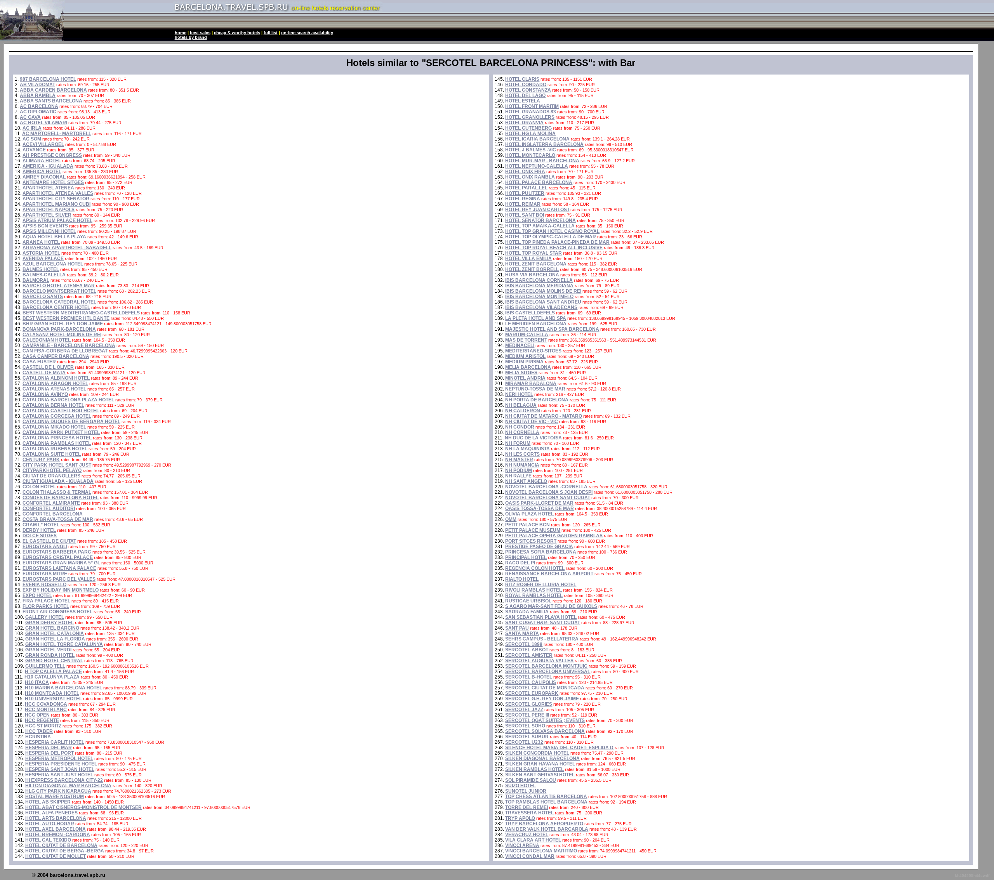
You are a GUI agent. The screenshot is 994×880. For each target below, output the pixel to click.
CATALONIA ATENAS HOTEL (54, 389)
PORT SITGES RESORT (530, 541)
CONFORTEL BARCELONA (53, 514)
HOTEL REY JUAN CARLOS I (537, 209)
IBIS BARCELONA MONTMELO (539, 296)
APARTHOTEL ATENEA (48, 188)
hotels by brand (191, 37)
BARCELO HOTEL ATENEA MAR (59, 285)
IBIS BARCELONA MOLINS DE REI (543, 291)
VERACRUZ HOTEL (526, 834)
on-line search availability (307, 32)
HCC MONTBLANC (46, 709)
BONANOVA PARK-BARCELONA (59, 329)
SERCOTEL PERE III (527, 715)
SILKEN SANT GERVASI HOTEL (540, 775)
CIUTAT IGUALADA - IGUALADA (58, 481)
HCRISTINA (38, 736)
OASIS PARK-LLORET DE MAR (539, 503)
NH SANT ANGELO (526, 481)
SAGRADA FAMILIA (527, 611)
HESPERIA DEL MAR (48, 747)
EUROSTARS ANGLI (45, 546)
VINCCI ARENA (522, 845)
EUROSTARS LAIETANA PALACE (59, 568)
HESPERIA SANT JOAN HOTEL (59, 769)
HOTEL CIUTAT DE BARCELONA (61, 845)
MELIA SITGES (521, 372)
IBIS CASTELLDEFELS (530, 313)
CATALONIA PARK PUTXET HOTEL (61, 432)
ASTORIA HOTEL (41, 253)
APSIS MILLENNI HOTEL (49, 231)
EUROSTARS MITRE (45, 573)
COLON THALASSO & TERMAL (57, 492)
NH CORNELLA (522, 432)
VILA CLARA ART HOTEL (533, 840)
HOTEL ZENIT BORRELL (532, 269)
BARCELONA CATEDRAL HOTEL (59, 302)
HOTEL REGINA (522, 198)
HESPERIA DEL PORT (49, 753)
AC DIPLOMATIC (38, 112)
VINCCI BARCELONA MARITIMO (541, 851)
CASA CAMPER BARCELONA (56, 356)
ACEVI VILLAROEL (43, 144)
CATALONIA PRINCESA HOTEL (57, 438)
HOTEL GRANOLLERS (529, 117)
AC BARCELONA (39, 106)
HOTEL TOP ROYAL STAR (533, 253)
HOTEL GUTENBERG (528, 128)
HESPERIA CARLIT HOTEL (54, 742)
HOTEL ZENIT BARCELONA (536, 264)
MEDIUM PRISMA (524, 361)
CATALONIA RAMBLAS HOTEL (57, 443)
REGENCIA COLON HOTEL (535, 568)
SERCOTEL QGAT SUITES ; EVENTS (545, 720)
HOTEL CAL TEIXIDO (48, 840)
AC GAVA (30, 117)
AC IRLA (32, 128)
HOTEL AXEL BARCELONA (55, 829)
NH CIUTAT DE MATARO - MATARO (543, 416)
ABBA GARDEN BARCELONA (53, 90)
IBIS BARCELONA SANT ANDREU (543, 302)
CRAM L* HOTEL (41, 525)
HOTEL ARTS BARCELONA (55, 818)
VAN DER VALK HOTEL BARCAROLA (546, 829)
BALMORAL (36, 280)
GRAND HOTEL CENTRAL (54, 660)
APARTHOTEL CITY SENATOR (56, 198)
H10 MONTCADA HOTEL (52, 693)
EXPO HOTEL (37, 595)
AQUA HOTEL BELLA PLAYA (54, 237)
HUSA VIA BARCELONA (532, 275)
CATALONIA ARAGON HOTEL (55, 383)
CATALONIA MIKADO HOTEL (54, 427)
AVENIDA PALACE (43, 258)
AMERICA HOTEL (42, 171)
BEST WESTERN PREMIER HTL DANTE (66, 318)
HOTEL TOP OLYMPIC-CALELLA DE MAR (550, 237)
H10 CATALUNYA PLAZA (52, 677)
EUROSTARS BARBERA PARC (57, 552)
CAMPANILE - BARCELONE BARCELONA (69, 345)
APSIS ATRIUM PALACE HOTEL (57, 220)
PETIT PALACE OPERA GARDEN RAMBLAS (554, 535)
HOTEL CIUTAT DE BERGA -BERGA (64, 851)
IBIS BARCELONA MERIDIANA (539, 285)
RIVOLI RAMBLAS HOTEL (533, 590)
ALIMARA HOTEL (42, 160)
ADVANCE (34, 150)
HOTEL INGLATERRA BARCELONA (544, 144)
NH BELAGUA (521, 405)
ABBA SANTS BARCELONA (51, 101)
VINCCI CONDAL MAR (529, 856)
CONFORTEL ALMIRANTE (51, 503)
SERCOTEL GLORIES (528, 704)
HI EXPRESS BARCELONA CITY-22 (64, 780)
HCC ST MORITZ (43, 726)
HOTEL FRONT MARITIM (532, 106)
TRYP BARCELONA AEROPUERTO (544, 823)
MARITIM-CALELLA (526, 334)
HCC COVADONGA (46, 704)
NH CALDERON (522, 410)
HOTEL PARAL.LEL (526, 188)
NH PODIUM (518, 470)
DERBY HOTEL (39, 530)
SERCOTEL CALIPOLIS (530, 682)
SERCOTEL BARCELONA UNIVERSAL (547, 671)
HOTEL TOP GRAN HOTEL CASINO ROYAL (552, 231)
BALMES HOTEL (41, 269)
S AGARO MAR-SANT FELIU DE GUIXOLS (551, 606)
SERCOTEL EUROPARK (531, 693)
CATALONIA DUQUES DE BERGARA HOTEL (71, 421)
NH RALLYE (518, 476)
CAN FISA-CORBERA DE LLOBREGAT (65, 351)
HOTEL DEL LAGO (525, 95)
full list (271, 32)
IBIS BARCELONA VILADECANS (541, 307)
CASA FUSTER (39, 361)
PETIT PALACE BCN (527, 525)
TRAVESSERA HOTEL (529, 813)
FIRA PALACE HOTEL (46, 601)
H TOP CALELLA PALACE (53, 671)
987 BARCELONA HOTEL (48, 79)
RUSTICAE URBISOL (528, 601)
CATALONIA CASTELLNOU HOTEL (61, 410)
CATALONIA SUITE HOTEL (52, 454)
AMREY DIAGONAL (44, 177)
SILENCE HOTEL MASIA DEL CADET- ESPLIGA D (559, 747)
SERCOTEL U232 (524, 742)
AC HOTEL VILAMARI (43, 122)
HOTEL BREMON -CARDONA (57, 834)
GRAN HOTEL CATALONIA (54, 633)
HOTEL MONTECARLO (530, 155)
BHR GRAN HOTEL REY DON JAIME (63, 323)
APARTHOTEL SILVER (47, 215)
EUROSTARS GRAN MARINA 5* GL (61, 563)
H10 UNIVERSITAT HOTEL (53, 698)
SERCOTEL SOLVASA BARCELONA (545, 731)
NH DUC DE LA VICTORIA (533, 438)
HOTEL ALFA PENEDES (51, 813)
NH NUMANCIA (522, 465)
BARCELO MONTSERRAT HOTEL (59, 291)
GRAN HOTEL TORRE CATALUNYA (64, 644)
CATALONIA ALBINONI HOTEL (56, 378)
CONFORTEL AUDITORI (49, 508)
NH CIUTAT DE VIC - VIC (531, 421)
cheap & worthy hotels (237, 32)
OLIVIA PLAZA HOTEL (529, 514)
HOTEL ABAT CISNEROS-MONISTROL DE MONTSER (83, 807)
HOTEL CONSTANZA (528, 90)
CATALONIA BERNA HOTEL (53, 405)
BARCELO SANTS (43, 296)
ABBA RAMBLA (38, 95)
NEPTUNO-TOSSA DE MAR (535, 389)
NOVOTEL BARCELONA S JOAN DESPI (549, 492)
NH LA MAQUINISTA (527, 448)
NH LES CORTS (522, 454)
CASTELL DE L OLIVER (48, 367)
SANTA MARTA (522, 633)
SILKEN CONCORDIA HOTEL (537, 753)
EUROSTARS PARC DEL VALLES (59, 579)
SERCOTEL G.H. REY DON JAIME (542, 698)
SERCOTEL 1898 (523, 644)
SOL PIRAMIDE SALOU (530, 780)
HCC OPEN (37, 715)
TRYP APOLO (520, 818)
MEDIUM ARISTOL (525, 356)
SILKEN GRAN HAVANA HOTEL (540, 764)
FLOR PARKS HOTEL (46, 606)
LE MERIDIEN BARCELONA (536, 323)
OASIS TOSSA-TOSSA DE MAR (539, 508)
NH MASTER (519, 459)
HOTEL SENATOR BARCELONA (540, 220)
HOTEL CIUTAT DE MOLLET (55, 856)
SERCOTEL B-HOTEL (528, 677)
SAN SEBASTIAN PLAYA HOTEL (541, 617)
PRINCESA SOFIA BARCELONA (540, 552)
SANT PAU (517, 628)
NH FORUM (517, 443)
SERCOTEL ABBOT (526, 650)
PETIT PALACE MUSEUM (532, 530)
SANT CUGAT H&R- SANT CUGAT (542, 622)
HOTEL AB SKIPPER (48, 802)
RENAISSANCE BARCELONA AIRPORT (549, 573)
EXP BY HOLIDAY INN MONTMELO (61, 590)
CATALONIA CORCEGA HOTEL (57, 416)
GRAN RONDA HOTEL (50, 655)
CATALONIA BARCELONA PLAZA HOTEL (68, 400)
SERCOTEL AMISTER (529, 655)
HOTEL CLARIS (522, 79)
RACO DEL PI (520, 563)
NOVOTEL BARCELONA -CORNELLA (546, 486)
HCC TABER (39, 731)
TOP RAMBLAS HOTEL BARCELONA (546, 802)
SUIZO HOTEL (520, 785)
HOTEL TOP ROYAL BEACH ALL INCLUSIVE (554, 247)
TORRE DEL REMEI (526, 807)
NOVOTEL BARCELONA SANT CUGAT (547, 497)
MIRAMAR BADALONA (530, 383)
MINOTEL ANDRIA (525, 378)
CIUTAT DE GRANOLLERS (51, 476)
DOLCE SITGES (40, 535)
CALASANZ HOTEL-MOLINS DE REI (62, 334)
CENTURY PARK (41, 459)
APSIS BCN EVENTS (45, 226)
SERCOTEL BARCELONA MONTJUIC (546, 666)
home (180, 32)
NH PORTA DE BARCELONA (536, 400)
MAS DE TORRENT (526, 340)
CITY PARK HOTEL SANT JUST (57, 465)
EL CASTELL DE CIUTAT (49, 541)
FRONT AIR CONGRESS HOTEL (57, 611)
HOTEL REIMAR (522, 204)
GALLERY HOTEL (44, 617)
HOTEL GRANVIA (524, 122)
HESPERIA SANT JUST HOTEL (59, 775)
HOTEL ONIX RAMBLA (530, 177)
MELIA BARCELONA (528, 367)
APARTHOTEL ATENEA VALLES (58, 193)
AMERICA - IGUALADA (48, 166)
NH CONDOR (519, 427)
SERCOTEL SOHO (525, 726)
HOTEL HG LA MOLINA (530, 133)
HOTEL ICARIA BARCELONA (537, 139)
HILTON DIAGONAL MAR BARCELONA (68, 785)
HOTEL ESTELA (522, 101)
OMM (510, 519)
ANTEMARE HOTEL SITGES (53, 182)
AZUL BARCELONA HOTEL (53, 264)
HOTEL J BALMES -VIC (530, 150)
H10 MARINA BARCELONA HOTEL (63, 688)
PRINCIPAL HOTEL (526, 557)
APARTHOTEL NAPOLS (49, 209)
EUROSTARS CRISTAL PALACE (58, 557)
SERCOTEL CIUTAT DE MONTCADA (544, 688)
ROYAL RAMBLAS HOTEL (534, 595)
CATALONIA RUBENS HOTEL (55, 448)
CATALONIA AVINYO (45, 394)
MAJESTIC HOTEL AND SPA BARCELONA (552, 329)
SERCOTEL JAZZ (524, 709)
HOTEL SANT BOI (524, 215)
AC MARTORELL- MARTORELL (56, 133)
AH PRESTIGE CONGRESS (52, 155)
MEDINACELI (519, 345)
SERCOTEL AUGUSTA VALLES (539, 660)
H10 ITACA (37, 682)
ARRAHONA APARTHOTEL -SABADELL (67, 247)
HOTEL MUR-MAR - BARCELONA (542, 160)
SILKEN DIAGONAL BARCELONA (542, 758)
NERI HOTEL (519, 394)
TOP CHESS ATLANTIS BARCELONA (546, 796)
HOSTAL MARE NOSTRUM (54, 796)
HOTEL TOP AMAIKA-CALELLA (540, 226)
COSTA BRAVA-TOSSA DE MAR (58, 519)
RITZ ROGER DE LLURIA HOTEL (540, 584)
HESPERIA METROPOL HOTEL (59, 758)
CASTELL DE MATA (44, 372)
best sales (200, 32)
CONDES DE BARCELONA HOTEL (61, 497)
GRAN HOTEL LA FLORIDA (55, 639)
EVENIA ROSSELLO (44, 584)
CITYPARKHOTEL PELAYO (52, 470)
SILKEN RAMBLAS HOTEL (534, 769)
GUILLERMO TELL (45, 666)
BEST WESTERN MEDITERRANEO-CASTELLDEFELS (81, 313)
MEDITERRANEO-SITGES (533, 351)
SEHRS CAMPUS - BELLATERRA (542, 639)
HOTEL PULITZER (524, 193)
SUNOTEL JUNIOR (525, 791)
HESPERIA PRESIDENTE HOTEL (61, 764)
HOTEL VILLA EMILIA (528, 258)
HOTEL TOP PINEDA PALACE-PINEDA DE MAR (557, 242)
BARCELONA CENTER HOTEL (56, 307)
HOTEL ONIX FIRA (525, 171)
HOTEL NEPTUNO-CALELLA (536, 166)
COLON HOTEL (39, 486)
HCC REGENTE (42, 720)
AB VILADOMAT (37, 84)
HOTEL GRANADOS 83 (530, 112)
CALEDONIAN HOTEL (47, 340)
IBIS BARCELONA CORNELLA (539, 280)
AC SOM (32, 139)
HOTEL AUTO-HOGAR (49, 823)
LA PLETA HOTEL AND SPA (535, 318)
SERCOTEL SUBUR (527, 736)
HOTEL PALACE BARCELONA (538, 182)
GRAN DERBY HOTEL (49, 622)
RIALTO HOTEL (522, 579)
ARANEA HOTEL (41, 242)
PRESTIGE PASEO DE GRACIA (539, 546)
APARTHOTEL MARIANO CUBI (56, 204)
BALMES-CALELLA (44, 275)
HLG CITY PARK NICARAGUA (58, 791)
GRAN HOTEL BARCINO (52, 628)
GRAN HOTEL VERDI (48, 650)
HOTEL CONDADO (525, 84)
